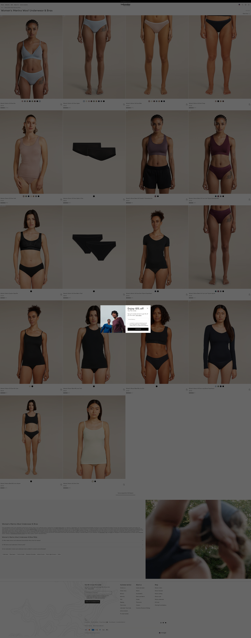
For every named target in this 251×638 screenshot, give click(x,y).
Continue (138, 329)
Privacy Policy (133, 325)
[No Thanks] (147, 308)
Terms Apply (139, 315)
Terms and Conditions (143, 325)
